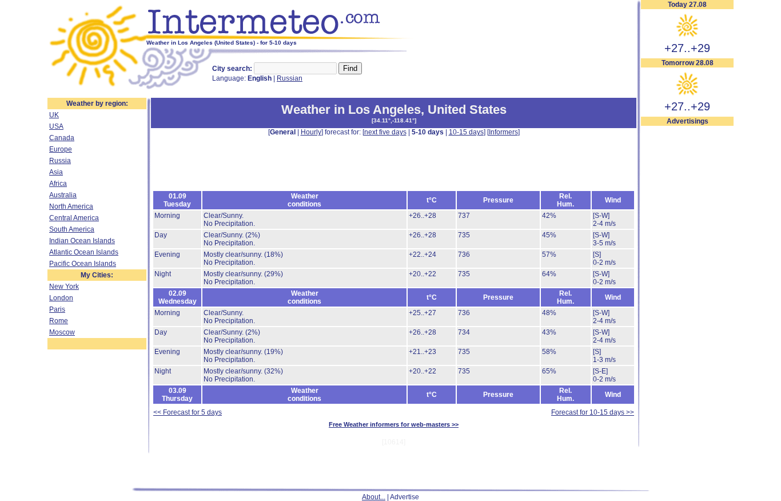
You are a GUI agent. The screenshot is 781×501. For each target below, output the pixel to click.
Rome (58, 321)
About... (373, 497)
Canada (61, 138)
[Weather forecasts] (280, 37)
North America (71, 206)
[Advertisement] (687, 298)
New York (64, 287)
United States (467, 109)
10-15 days (466, 132)
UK (54, 115)
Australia (63, 195)
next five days (385, 132)
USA (56, 126)
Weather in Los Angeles (351, 109)
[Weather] (96, 88)
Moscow (62, 332)
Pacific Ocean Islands (82, 264)
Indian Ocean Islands (82, 241)
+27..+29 (687, 48)
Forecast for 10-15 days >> (592, 412)
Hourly (311, 132)
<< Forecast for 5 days (187, 412)
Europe (60, 149)
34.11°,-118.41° (394, 120)
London (61, 298)
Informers (503, 132)
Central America (74, 218)
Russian (289, 78)
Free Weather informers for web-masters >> (394, 424)
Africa (58, 184)
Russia (60, 161)
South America (71, 229)
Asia (56, 172)
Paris (57, 309)
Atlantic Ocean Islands (83, 252)
